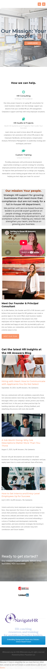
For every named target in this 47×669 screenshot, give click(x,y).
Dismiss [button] (2, 668)
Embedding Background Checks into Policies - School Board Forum (23, 640)
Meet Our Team (10, 336)
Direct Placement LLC (27, 655)
